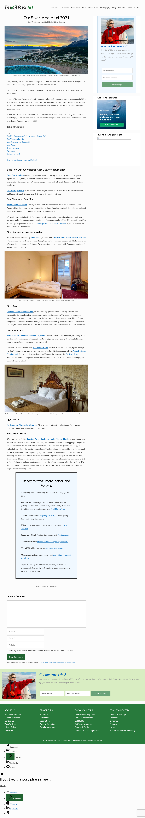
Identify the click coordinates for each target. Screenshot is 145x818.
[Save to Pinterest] (10, 756)
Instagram (114, 721)
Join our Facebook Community (122, 730)
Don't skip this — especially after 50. (52, 541)
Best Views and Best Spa (15, 139)
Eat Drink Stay (43, 586)
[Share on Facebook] (8, 746)
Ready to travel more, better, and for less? (22, 160)
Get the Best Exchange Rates (87, 730)
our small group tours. (55, 548)
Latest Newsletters (12, 718)
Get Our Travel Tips (118, 714)
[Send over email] (8, 767)
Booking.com (63, 535)
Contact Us (9, 721)
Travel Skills (65, 8)
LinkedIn (113, 727)
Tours (84, 8)
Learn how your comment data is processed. (58, 662)
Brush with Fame (13, 148)
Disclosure (9, 730)
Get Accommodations (84, 718)
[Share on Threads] (8, 751)
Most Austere (11, 145)
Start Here (54, 8)
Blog (114, 8)
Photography (105, 8)
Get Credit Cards (82, 727)
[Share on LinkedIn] (8, 763)
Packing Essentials (47, 724)
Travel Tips (53, 586)
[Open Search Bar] (138, 7)
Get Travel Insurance (83, 724)
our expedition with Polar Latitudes (51, 223)
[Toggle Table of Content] (8, 133)
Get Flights (79, 721)
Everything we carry (46, 515)
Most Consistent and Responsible (18, 142)
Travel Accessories (47, 727)
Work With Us (10, 724)
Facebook (114, 718)
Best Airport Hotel (13, 154)
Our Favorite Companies (85, 714)
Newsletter (75, 8)
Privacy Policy (10, 727)
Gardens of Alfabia (73, 354)
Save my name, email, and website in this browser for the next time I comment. (41, 650)
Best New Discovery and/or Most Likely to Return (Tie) (26, 136)
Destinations (93, 8)
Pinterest (113, 724)
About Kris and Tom (125, 8)
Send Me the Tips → (59, 508)
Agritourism (11, 151)
